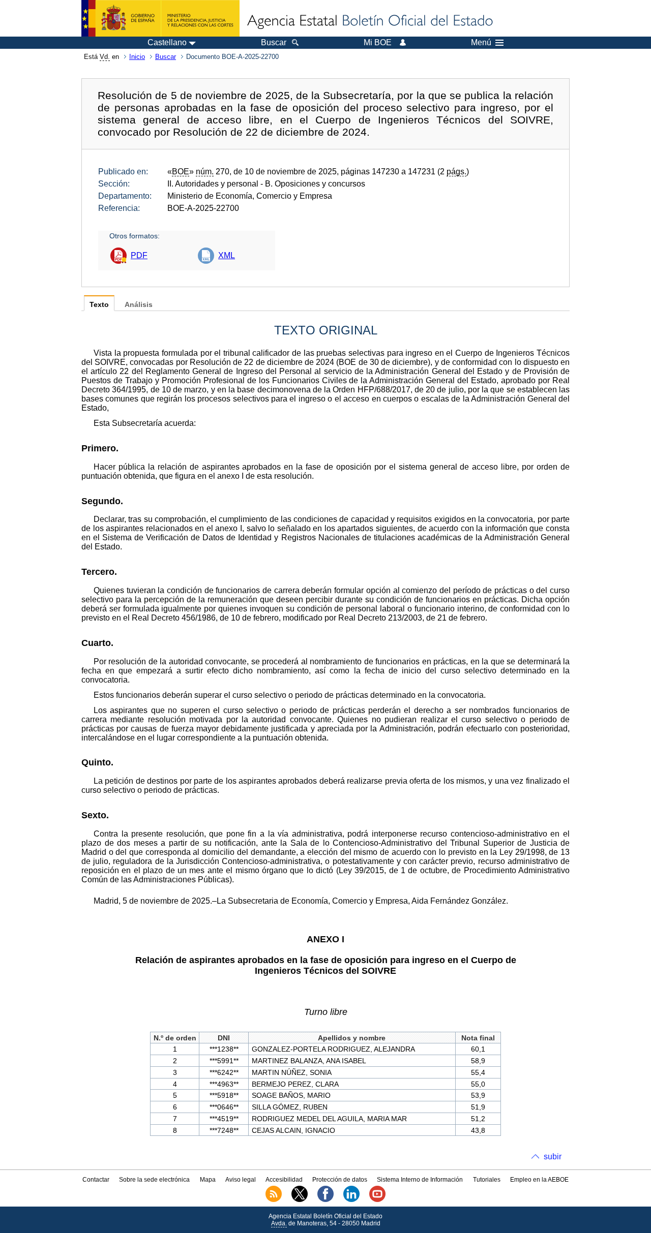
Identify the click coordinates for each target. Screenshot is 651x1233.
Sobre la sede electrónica (154, 1179)
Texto (99, 305)
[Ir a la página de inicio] (369, 21)
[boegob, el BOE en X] (299, 1200)
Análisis (139, 305)
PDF (139, 255)
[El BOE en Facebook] (325, 1200)
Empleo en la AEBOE (539, 1179)
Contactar (95, 1179)
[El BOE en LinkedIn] (351, 1200)
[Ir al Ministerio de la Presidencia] (160, 18)
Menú (481, 43)
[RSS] (273, 1200)
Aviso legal (240, 1179)
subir (552, 1156)
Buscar (165, 56)
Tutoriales (486, 1179)
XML (226, 255)
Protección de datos (339, 1179)
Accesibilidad (284, 1179)
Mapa (208, 1179)
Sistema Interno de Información (420, 1179)
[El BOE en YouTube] (377, 1200)
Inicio (137, 56)
